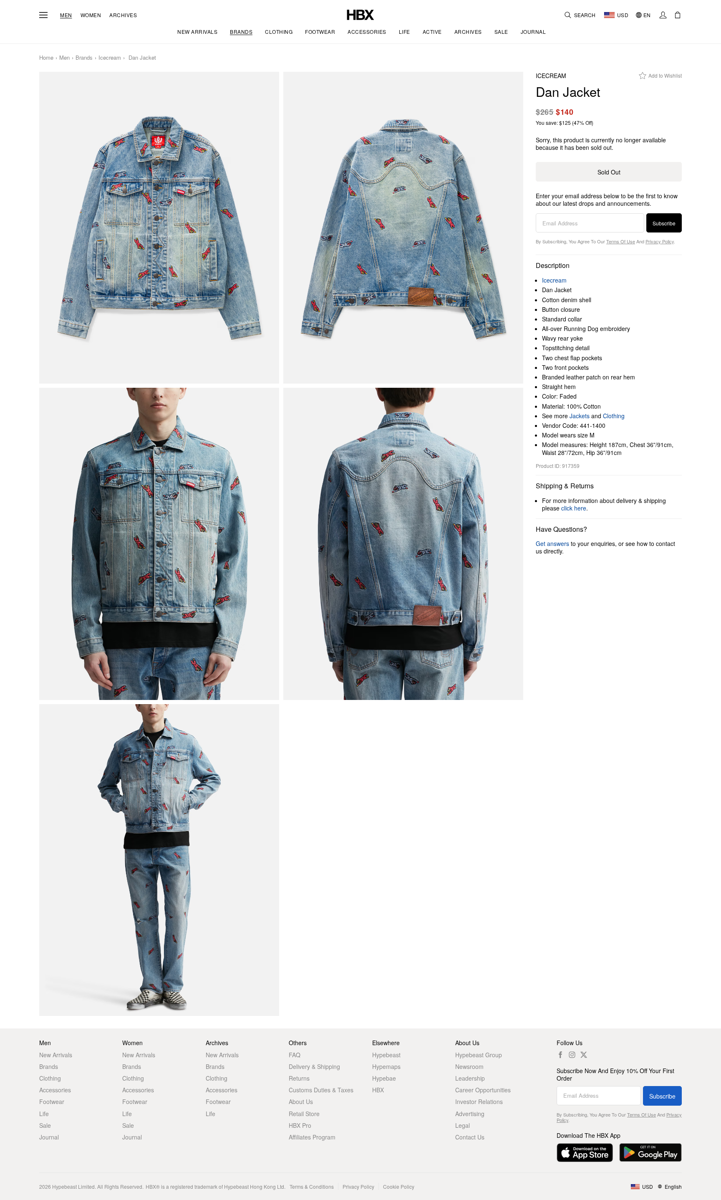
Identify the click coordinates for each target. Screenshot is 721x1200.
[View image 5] (159, 860)
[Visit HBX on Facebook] (560, 1055)
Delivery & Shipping (314, 1066)
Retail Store (304, 1113)
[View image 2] (403, 228)
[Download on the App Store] (585, 1152)
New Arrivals (55, 1055)
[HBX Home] (360, 14)
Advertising (469, 1113)
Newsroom (469, 1066)
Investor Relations (479, 1101)
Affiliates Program (312, 1137)
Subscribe (664, 223)
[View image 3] (159, 544)
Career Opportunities (483, 1090)
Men (66, 15)
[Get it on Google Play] (650, 1152)
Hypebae (384, 1078)
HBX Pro (300, 1125)
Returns (299, 1078)
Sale (45, 1125)
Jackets (580, 416)
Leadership (470, 1078)
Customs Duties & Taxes (321, 1090)
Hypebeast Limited (73, 1186)
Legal (462, 1125)
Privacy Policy (659, 241)
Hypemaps (386, 1066)
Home (46, 57)
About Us (301, 1101)
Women (91, 15)
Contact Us (469, 1137)
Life (44, 1113)
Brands (84, 57)
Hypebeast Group (478, 1055)
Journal (49, 1137)
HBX (378, 1090)
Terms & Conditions (312, 1186)
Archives (123, 15)
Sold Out (608, 172)
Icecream (109, 57)
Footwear (51, 1101)
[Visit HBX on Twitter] (583, 1055)
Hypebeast (386, 1055)
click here (573, 508)
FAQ (294, 1055)
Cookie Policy (398, 1186)
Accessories (55, 1090)
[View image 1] (159, 228)
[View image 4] (403, 544)
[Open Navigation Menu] (43, 15)
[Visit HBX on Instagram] (572, 1055)
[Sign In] (663, 15)
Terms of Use (620, 241)
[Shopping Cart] (677, 15)
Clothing (614, 416)
